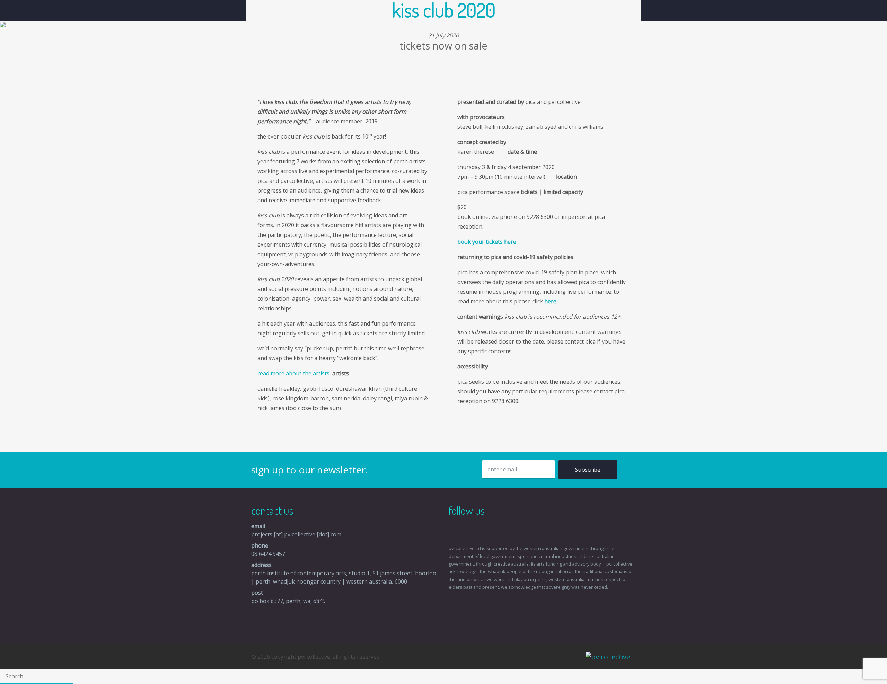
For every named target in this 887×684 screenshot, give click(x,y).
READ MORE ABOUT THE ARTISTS (294, 373)
